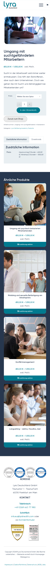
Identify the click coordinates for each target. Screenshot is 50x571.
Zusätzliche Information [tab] (16, 139)
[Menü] (40, 5)
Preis (10, 96)
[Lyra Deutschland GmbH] (21, 5)
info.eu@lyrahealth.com (22, 516)
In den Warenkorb (28, 110)
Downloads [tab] (36, 139)
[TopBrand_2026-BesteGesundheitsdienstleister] (25, 532)
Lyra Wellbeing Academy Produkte (22, 128)
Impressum (9, 565)
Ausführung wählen (26, 244)
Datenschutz (32, 565)
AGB (39, 565)
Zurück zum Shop (15, 119)
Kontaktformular (27, 520)
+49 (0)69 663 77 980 (25, 507)
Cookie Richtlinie (20, 565)
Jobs (44, 565)
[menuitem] (41, 5)
